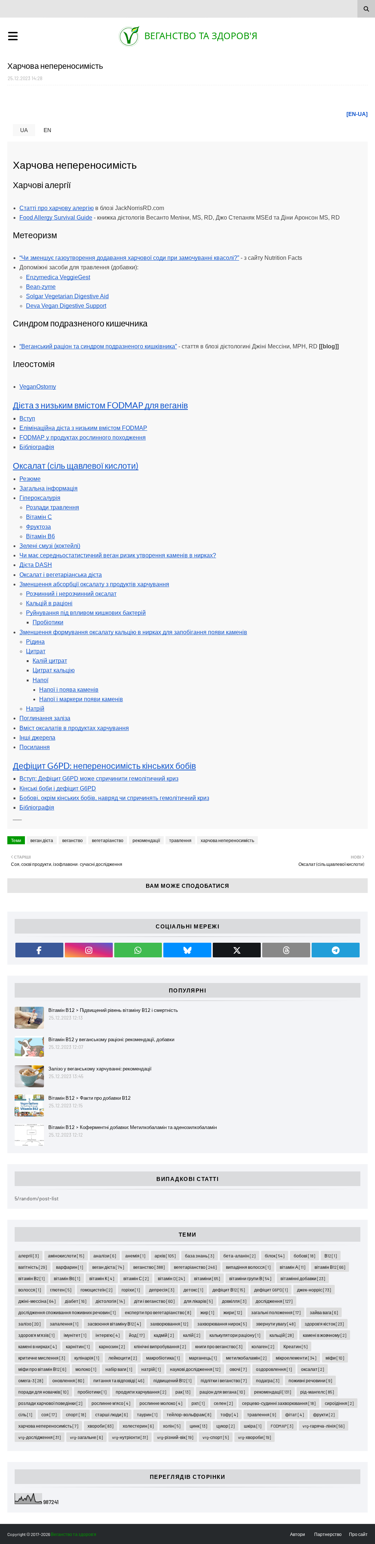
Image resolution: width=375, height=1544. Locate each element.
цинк (198, 1425)
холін (172, 1425)
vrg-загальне (86, 1437)
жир (207, 1312)
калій (191, 1335)
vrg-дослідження (39, 1437)
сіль (25, 1414)
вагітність (32, 1267)
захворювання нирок (222, 1323)
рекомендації (146, 840)
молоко (85, 1369)
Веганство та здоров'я (200, 35)
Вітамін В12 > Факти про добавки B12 (89, 1098)
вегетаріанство (107, 840)
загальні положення (276, 1312)
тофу (229, 1414)
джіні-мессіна (37, 1301)
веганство (72, 840)
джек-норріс (314, 1289)
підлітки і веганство (224, 1380)
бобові (304, 1255)
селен (223, 1403)
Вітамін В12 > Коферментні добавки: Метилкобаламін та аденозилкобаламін (132, 1127)
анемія (135, 1255)
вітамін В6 (67, 1278)
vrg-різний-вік (175, 1437)
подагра (267, 1380)
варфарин (69, 1267)
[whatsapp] (138, 950)
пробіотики (92, 1391)
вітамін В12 (330, 1267)
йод (137, 1335)
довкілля (234, 1301)
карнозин (112, 1346)
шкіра (252, 1425)
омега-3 (30, 1380)
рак (182, 1391)
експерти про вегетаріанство (158, 1312)
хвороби (101, 1425)
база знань (199, 1255)
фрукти (324, 1414)
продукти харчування (141, 1391)
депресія (161, 1289)
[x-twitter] (237, 950)
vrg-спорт (216, 1437)
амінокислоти (66, 1255)
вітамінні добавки (303, 1278)
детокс (193, 1289)
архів (165, 1255)
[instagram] (89, 950)
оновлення (68, 1380)
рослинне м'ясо (111, 1403)
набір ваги (118, 1369)
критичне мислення (41, 1357)
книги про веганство (218, 1346)
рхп (198, 1403)
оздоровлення (274, 1369)
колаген (263, 1346)
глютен (60, 1289)
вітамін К (101, 1278)
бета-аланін (239, 1255)
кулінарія (86, 1357)
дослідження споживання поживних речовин (67, 1312)
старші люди (111, 1414)
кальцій (282, 1335)
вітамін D (171, 1278)
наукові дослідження (195, 1369)
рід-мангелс (317, 1391)
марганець (203, 1357)
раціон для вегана (222, 1391)
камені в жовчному (324, 1335)
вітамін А (292, 1267)
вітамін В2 (31, 1278)
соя (49, 1414)
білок (275, 1255)
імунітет (75, 1335)
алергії (28, 1255)
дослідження (274, 1301)
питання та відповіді (118, 1380)
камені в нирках (37, 1346)
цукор (225, 1425)
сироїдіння (339, 1403)
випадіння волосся (248, 1267)
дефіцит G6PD (271, 1289)
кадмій (164, 1335)
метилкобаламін (246, 1357)
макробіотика (163, 1357)
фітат (294, 1414)
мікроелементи (296, 1357)
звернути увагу (276, 1323)
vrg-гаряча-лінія (323, 1425)
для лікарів (198, 1301)
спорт (76, 1414)
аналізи (104, 1255)
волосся (29, 1289)
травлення (180, 840)
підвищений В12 (172, 1380)
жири (232, 1312)
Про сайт (358, 1534)
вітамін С (136, 1278)
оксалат (312, 1369)
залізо (29, 1323)
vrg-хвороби (254, 1437)
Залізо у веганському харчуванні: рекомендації (100, 1069)
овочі (238, 1369)
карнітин (78, 1346)
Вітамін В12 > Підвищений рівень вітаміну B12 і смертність (113, 1010)
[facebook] (39, 950)
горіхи (131, 1289)
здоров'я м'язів (36, 1335)
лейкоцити (122, 1357)
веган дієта (41, 840)
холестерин (138, 1425)
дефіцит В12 (228, 1289)
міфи (335, 1357)
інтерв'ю (108, 1335)
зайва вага (324, 1312)
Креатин (295, 1346)
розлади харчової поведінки (50, 1403)
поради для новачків (43, 1391)
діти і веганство (154, 1301)
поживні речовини (310, 1380)
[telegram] (336, 950)
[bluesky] (187, 950)
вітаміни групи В (250, 1278)
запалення (64, 1323)
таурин (147, 1414)
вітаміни (207, 1278)
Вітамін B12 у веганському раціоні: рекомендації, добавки (111, 1039)
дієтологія (110, 1301)
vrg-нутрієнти (130, 1437)
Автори (297, 1534)
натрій (151, 1369)
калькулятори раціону (234, 1335)
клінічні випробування (160, 1346)
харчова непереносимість (227, 840)
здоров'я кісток (324, 1323)
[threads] (286, 950)
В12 (330, 1255)
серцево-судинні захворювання (279, 1403)
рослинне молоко (161, 1403)
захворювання (169, 1323)
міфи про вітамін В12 (42, 1369)
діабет (75, 1301)
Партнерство (328, 1534)
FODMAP (282, 1425)
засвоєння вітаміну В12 (114, 1323)
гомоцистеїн (96, 1289)
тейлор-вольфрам (189, 1414)
